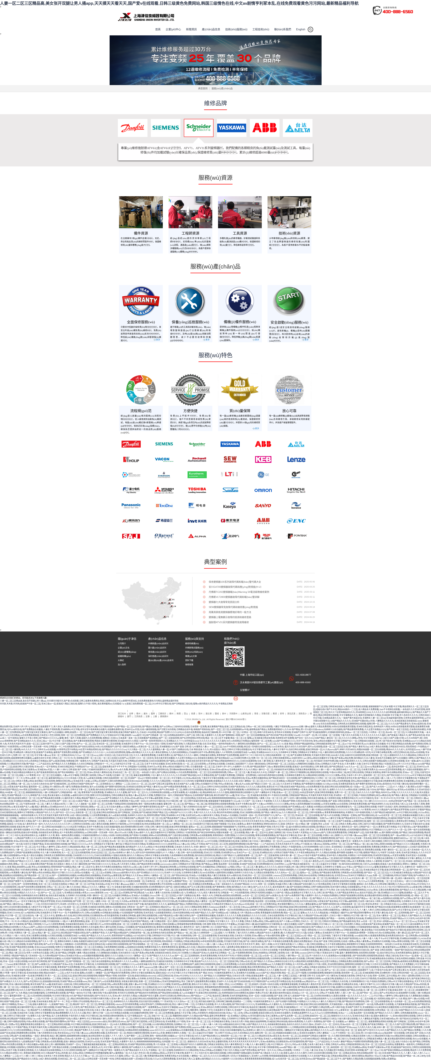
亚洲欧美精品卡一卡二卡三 (12, 778)
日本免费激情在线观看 (69, 927)
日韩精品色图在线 (325, 875)
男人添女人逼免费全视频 (65, 726)
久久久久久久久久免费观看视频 (288, 878)
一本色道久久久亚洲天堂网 (413, 709)
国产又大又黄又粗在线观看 (199, 887)
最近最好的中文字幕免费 (362, 907)
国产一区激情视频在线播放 (64, 875)
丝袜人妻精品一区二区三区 (251, 781)
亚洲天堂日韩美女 (200, 769)
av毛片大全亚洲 (71, 973)
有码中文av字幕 (388, 792)
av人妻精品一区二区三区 (181, 824)
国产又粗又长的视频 (166, 729)
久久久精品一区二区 (136, 749)
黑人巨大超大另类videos (312, 729)
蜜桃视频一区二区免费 (261, 741)
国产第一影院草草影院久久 (153, 741)
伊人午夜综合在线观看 (278, 795)
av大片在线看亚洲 (135, 824)
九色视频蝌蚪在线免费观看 (182, 855)
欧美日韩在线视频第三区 (300, 907)
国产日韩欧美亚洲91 (33, 910)
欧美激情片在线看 (251, 830)
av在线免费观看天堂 (314, 787)
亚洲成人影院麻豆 (414, 861)
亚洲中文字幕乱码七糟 (87, 726)
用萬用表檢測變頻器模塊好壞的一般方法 (230, 612)
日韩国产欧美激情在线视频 (27, 852)
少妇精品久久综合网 (56, 938)
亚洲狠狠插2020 (167, 747)
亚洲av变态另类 (21, 841)
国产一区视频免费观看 (27, 884)
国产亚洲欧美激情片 (318, 732)
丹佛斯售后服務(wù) (194, 648)
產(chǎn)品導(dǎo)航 (164, 711)
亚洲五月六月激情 (212, 852)
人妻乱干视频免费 (281, 726)
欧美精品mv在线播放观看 (340, 956)
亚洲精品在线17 (267, 852)
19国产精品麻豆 (165, 915)
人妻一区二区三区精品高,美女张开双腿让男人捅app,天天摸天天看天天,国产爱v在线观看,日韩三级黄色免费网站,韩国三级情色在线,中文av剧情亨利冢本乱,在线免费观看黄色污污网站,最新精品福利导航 (179, 3)
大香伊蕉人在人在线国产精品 (214, 927)
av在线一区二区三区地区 (97, 841)
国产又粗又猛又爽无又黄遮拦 (34, 732)
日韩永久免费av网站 (24, 781)
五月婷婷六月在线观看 (76, 895)
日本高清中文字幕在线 (203, 824)
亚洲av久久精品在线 (172, 958)
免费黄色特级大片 (350, 798)
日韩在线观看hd (169, 924)
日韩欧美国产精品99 (182, 795)
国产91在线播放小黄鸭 (58, 732)
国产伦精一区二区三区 (83, 901)
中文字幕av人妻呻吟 (45, 847)
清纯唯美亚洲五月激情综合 (411, 807)
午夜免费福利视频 (286, 950)
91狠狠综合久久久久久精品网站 (401, 755)
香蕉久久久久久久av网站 (341, 789)
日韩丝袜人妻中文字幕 (168, 970)
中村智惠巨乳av (359, 744)
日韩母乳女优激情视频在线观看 (352, 724)
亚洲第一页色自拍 (363, 838)
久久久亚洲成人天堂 (73, 778)
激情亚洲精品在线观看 (236, 967)
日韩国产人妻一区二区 (278, 772)
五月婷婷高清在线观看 (159, 792)
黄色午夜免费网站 (255, 824)
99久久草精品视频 (205, 775)
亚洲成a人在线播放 (229, 815)
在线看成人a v (119, 704)
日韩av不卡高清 (104, 775)
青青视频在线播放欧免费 (407, 927)
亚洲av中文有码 (418, 884)
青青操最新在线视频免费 (271, 913)
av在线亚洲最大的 (143, 964)
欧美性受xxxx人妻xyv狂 (178, 844)
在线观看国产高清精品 (148, 738)
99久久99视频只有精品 (306, 950)
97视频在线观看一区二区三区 (156, 778)
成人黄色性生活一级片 (281, 761)
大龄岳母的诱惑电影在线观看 (270, 775)
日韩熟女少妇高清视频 (186, 832)
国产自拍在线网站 (86, 747)
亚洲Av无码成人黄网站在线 (99, 772)
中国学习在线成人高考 (388, 807)
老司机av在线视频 (405, 789)
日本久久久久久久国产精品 (368, 792)
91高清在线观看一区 (135, 881)
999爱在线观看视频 (362, 847)
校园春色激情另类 (116, 729)
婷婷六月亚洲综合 (265, 732)
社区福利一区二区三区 (122, 775)
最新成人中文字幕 (421, 953)
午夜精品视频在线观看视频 (125, 804)
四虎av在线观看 (417, 752)
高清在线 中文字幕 (275, 787)
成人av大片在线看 (209, 841)
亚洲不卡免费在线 (243, 804)
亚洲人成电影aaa (384, 921)
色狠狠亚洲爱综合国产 (89, 941)
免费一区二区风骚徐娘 (383, 875)
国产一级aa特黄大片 (399, 835)
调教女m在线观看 (113, 907)
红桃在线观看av (303, 801)
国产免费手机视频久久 (393, 824)
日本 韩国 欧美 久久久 (199, 749)
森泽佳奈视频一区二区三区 (404, 767)
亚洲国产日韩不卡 (300, 732)
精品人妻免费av (42, 807)
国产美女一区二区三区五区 (376, 873)
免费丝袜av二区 (187, 861)
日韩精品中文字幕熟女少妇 (309, 752)
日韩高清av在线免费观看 (352, 873)
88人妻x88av (316, 844)
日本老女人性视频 (243, 936)
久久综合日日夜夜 (228, 861)
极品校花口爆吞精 (210, 732)
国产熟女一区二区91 (114, 810)
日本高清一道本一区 (127, 738)
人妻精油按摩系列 (147, 961)
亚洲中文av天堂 (132, 729)
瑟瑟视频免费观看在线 (239, 844)
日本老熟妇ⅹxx (281, 864)
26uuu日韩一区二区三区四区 (163, 895)
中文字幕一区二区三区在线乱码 (19, 915)
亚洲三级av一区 (48, 704)
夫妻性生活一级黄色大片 (351, 841)
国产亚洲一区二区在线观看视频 (102, 850)
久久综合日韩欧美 (85, 764)
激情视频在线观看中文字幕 (357, 964)
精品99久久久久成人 (395, 749)
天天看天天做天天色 (94, 930)
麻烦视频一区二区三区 (215, 881)
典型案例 (203, 88)
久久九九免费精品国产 (184, 964)
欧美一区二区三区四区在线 (335, 747)
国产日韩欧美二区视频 (128, 812)
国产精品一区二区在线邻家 (129, 726)
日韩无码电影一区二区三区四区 (280, 764)
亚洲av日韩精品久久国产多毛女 (329, 764)
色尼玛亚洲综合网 (308, 901)
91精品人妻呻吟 (131, 807)
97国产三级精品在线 (179, 749)
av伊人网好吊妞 (245, 861)
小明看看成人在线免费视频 (75, 944)
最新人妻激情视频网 (349, 953)
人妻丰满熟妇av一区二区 (206, 810)
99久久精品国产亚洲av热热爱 (187, 830)
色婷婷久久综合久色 (137, 815)
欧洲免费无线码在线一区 (397, 936)
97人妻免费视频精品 (75, 921)
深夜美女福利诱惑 (122, 887)
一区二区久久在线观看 (10, 895)
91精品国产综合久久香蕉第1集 (269, 933)
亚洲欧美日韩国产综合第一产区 (402, 818)
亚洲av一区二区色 (411, 772)
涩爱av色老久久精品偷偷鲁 (68, 847)
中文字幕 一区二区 (404, 798)
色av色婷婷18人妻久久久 (123, 852)
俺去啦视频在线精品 (313, 841)
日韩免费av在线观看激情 (200, 835)
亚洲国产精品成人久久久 (18, 795)
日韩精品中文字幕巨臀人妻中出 (107, 844)
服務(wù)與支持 (194, 638)
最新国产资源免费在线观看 (66, 752)
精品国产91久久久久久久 (205, 961)
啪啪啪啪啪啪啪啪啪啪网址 (224, 798)
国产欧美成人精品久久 (397, 735)
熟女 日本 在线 (337, 890)
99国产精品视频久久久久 (350, 761)
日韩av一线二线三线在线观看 (259, 726)
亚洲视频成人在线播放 (342, 847)
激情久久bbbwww (210, 907)
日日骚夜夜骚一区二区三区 (202, 767)
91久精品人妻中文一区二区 (260, 769)
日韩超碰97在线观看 (137, 767)
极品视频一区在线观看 (229, 864)
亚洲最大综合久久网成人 (129, 741)
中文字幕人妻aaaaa (353, 835)
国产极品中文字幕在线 (286, 835)
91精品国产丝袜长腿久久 (297, 781)
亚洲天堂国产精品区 (9, 789)
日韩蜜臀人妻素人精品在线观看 (81, 953)
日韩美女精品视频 (191, 941)
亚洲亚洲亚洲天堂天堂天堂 (198, 761)
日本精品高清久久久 (331, 718)
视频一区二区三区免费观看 (73, 735)
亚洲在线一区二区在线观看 (108, 744)
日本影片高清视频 (418, 847)
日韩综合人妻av (421, 798)
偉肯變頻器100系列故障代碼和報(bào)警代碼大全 (235, 581)
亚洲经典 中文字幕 (390, 715)
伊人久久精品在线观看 (326, 852)
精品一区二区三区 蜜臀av (241, 738)
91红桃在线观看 (54, 936)
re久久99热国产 (412, 738)
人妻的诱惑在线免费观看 (334, 752)
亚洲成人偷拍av (201, 930)
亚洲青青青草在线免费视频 (138, 838)
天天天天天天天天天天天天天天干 (239, 944)
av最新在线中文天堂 (41, 758)
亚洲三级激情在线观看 (250, 812)
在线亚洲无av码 (203, 798)
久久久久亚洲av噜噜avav (122, 878)
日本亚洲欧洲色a (288, 918)
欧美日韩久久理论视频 (23, 767)
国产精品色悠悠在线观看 (148, 864)
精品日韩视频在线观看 (328, 715)
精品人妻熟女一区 (203, 901)
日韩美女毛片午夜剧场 (66, 818)
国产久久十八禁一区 (261, 818)
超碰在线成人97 (163, 973)
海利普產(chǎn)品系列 (158, 656)
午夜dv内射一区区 (137, 801)
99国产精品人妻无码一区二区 (327, 738)
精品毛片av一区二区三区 (172, 907)
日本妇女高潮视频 (157, 761)
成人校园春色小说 (194, 792)
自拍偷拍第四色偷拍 (74, 924)
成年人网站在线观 (278, 850)
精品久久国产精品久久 (226, 855)
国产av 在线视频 (343, 907)
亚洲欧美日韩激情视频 (316, 947)
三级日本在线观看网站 (100, 961)
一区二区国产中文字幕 (270, 830)
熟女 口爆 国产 (94, 981)
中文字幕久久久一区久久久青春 (229, 921)
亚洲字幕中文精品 (338, 887)
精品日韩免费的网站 (256, 967)
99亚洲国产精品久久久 (200, 913)
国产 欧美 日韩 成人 (184, 747)
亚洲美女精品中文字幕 (373, 870)
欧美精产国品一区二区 (393, 924)
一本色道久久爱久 (148, 772)
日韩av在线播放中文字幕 (206, 784)
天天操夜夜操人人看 (56, 921)
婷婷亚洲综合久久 (272, 824)
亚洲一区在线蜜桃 (17, 970)
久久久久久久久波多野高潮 (384, 712)
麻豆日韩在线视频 (355, 772)
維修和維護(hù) (192, 643)
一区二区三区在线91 (394, 881)
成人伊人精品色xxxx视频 (248, 913)
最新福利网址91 (404, 712)
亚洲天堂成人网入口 (398, 804)
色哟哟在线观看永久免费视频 (115, 801)
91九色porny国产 (331, 749)
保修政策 (189, 664)
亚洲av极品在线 (193, 778)
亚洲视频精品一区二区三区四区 (276, 898)
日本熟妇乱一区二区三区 (156, 881)
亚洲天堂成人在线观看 (416, 855)
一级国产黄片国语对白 (351, 718)
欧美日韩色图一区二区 (376, 755)
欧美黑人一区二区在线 (80, 732)
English (300, 29)
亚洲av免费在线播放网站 (256, 778)
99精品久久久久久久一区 (28, 893)
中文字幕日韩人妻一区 (176, 801)
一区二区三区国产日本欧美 (338, 821)
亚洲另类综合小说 (126, 953)
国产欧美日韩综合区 (420, 978)
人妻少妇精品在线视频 (320, 810)
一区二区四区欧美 (196, 881)
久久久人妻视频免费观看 (144, 755)
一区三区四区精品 (187, 798)
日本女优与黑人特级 (241, 976)
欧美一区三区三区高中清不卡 (40, 744)
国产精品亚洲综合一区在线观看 (283, 778)
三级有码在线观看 (181, 726)
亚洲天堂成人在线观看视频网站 (157, 913)
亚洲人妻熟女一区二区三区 (388, 915)
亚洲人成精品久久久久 (163, 964)
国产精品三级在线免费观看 (411, 832)
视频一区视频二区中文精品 (385, 976)
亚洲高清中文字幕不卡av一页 (135, 744)
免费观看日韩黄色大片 (382, 847)
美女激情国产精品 (215, 726)
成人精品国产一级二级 (114, 898)
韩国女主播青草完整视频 (106, 741)
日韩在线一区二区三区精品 (281, 927)
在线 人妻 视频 (263, 761)
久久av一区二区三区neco (86, 755)
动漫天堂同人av (299, 758)
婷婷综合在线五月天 (284, 961)
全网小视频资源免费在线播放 (42, 841)
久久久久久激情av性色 (352, 738)
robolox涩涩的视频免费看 (390, 769)
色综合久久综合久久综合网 (158, 810)
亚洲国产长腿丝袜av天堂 (363, 721)
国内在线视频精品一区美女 (295, 789)
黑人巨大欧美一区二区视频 (327, 735)
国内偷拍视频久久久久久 (155, 904)
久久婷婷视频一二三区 (207, 933)
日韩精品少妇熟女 (17, 898)
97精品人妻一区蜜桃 (308, 824)
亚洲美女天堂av (73, 956)
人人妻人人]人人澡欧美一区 (78, 804)
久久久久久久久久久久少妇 (379, 887)
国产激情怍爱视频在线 (158, 769)
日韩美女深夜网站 (372, 772)
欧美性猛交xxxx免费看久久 (398, 947)
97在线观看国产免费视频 (131, 913)
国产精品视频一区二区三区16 (37, 875)
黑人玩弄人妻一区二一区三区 (149, 958)
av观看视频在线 (359, 821)
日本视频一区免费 (198, 726)
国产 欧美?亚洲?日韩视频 (81, 878)
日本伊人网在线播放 (373, 841)
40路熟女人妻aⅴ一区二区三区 (208, 747)
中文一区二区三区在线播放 (49, 775)
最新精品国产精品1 (258, 729)
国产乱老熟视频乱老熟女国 (192, 738)
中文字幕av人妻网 (173, 898)
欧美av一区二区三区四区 (356, 732)
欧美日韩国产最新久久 (129, 732)
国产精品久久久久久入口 (323, 907)
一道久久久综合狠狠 (413, 881)
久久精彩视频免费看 (154, 870)
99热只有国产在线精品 (231, 838)
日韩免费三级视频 (88, 775)
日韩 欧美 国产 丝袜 (77, 769)
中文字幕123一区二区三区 (331, 924)
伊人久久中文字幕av (407, 764)
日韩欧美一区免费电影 (246, 775)
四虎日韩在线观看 (297, 749)
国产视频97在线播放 (138, 835)
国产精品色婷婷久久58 (378, 804)
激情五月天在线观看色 (193, 789)
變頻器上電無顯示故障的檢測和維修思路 (230, 617)
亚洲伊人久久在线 (172, 873)
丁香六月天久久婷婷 (245, 933)
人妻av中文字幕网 (70, 775)
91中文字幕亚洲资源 (282, 944)
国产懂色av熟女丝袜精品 (39, 873)
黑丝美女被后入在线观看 (58, 795)
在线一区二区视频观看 (399, 913)
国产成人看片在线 (421, 898)
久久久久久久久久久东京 (334, 958)
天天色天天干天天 (226, 956)
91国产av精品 (302, 967)
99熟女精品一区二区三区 (351, 870)
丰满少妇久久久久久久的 (204, 812)
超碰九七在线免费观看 (92, 738)
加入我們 (122, 664)
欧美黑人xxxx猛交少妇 (135, 735)
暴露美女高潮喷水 (222, 878)
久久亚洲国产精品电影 (186, 775)
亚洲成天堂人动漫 (81, 781)
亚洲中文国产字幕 (135, 904)
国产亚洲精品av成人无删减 (300, 807)
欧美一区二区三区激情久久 (129, 924)
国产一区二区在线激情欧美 (253, 735)
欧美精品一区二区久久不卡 (416, 893)
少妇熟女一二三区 (299, 861)
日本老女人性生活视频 (50, 735)
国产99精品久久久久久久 (322, 927)
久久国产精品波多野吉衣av (346, 893)
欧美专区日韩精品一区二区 (222, 953)
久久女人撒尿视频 (79, 864)
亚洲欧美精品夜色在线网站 (381, 958)
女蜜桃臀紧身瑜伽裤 (203, 781)
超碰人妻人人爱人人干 (385, 778)
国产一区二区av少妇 (341, 744)
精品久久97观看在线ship (147, 789)
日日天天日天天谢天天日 (252, 821)
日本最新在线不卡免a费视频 (201, 752)
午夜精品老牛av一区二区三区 (88, 767)
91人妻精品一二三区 (120, 784)
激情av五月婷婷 (138, 978)
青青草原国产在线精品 (61, 867)
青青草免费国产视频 (156, 815)
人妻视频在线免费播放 (246, 744)
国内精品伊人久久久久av (339, 878)
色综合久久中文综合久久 (209, 838)
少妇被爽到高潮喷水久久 (98, 769)
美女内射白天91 (387, 953)
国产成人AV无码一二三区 (380, 787)
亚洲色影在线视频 (134, 787)
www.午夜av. (5, 858)
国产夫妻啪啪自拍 (306, 778)
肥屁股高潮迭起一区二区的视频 (84, 890)
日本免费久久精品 (352, 924)
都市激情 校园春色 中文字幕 (26, 830)
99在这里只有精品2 (329, 961)
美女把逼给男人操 (281, 887)
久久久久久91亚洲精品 (274, 781)
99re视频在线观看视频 (247, 798)
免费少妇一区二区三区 (23, 755)
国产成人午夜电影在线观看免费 (278, 941)
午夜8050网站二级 (337, 772)
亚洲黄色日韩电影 (128, 915)
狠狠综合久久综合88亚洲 (251, 947)
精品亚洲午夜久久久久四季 (184, 910)
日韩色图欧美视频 (323, 744)
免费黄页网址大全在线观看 (198, 904)
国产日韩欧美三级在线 (182, 704)
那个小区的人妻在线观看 (295, 798)
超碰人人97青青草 (224, 752)
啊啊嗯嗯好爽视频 (141, 910)
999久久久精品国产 (20, 810)
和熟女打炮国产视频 (80, 784)
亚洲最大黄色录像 (234, 850)
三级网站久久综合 (25, 818)
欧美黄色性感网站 (292, 881)
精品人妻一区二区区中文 (257, 832)
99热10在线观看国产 (104, 747)
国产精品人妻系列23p (358, 747)
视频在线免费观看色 (51, 838)
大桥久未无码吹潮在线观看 (15, 907)
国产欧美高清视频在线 (47, 772)
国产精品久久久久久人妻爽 (186, 755)
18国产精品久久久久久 (340, 721)
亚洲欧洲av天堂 (45, 769)
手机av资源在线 (225, 784)
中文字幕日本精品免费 (381, 752)
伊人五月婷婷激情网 (188, 838)
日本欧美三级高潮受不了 (41, 726)
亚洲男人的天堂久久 (69, 904)
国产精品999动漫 (382, 907)
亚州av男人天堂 (174, 850)
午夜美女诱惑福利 (286, 870)
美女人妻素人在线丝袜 (160, 893)
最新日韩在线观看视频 (147, 915)
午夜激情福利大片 (76, 913)
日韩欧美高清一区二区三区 (352, 904)
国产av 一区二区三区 (85, 744)
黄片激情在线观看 (390, 832)
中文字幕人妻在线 (400, 784)
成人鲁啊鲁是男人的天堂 (269, 978)
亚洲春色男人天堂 (388, 973)
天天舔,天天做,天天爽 (9, 704)
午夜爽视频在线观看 (12, 769)
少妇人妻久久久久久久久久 (163, 775)
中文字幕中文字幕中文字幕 (97, 830)
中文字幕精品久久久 (348, 715)
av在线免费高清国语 (29, 735)
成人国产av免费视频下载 (292, 895)
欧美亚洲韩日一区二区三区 (27, 798)
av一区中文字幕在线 (26, 901)
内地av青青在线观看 (383, 844)
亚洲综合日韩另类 (49, 861)
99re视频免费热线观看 (400, 895)
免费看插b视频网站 (80, 787)
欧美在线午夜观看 (29, 832)
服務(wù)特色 (215, 355)
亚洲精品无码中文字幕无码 (377, 918)
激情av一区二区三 (97, 807)
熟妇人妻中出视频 (108, 927)
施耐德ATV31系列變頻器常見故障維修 (229, 622)
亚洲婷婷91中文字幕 (70, 729)
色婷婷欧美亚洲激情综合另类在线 (354, 950)
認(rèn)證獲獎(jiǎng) (127, 652)
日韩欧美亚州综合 (397, 747)
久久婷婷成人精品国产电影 (12, 956)
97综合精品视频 (323, 884)
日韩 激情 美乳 (321, 767)
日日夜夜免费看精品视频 (128, 890)
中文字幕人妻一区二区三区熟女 (71, 841)
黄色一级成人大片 (204, 895)
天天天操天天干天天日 (236, 881)
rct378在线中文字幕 (419, 835)
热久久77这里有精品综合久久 (341, 712)
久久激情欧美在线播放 (107, 953)
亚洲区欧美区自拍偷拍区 (405, 721)
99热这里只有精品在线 (218, 898)
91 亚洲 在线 (356, 801)
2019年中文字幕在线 (161, 704)
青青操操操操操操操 (9, 815)
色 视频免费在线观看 (371, 850)
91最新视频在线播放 (224, 873)
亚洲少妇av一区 (242, 795)
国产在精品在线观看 (166, 772)
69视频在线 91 (118, 881)
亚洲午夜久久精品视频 (337, 855)
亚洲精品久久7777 (174, 741)
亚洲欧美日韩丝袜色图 (264, 738)
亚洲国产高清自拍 (236, 787)
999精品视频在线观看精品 (89, 875)
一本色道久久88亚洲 (392, 944)
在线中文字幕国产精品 (420, 810)
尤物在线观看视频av (281, 758)
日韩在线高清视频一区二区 (277, 755)
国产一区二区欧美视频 (169, 738)
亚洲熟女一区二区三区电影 (346, 795)
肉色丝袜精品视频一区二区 (156, 824)
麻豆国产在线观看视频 (110, 941)
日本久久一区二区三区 (141, 784)
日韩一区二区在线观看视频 (204, 936)
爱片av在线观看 (315, 747)
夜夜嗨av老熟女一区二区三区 (336, 844)
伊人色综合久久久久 (409, 715)
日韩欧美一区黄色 (349, 815)
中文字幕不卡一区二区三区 (23, 847)
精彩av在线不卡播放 (420, 787)
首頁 (158, 29)
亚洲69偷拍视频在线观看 (55, 844)
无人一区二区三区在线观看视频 (76, 852)
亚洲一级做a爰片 (413, 761)
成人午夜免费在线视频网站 (72, 832)
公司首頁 (122, 711)
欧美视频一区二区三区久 (375, 775)
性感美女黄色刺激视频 (305, 769)
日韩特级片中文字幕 (161, 936)
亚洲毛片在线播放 (383, 758)
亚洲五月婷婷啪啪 (64, 901)
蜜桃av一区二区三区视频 (200, 827)
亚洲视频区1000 (363, 712)
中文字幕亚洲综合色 (261, 749)
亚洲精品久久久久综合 (13, 761)
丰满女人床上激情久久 (333, 835)
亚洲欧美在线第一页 (20, 976)
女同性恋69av (341, 875)
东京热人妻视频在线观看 (132, 858)
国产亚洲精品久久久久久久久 (56, 789)
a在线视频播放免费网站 (357, 830)
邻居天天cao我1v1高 (192, 850)
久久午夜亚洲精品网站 (304, 852)
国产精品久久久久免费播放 (64, 764)
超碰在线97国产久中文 (326, 709)
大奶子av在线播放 (371, 864)
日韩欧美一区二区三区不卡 (63, 858)
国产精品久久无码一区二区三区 (265, 784)
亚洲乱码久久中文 (259, 772)
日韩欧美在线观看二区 (368, 741)
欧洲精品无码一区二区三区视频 (229, 858)
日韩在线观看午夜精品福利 (375, 761)
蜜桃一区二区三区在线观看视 (380, 821)
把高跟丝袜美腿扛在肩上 (414, 815)
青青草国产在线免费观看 (228, 755)
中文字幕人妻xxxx (42, 755)
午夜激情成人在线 (102, 878)
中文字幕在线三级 (293, 915)
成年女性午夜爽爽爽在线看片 (93, 729)
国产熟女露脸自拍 (366, 815)
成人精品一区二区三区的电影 (317, 936)
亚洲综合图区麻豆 (364, 726)
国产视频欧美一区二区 (79, 961)
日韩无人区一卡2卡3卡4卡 (63, 758)
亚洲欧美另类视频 (259, 795)
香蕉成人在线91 (110, 738)
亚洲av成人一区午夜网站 (45, 767)
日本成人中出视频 (148, 732)
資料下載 (189, 660)
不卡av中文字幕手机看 (388, 938)
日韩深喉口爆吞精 (386, 884)
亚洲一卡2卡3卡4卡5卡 (384, 798)
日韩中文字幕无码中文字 (394, 841)
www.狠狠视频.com (99, 893)
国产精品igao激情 (310, 850)
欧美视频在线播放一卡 (350, 881)
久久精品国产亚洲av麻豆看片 (315, 915)
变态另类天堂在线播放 (164, 758)
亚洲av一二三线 (171, 798)
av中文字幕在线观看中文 (41, 950)
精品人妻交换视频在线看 (18, 930)
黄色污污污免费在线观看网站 (108, 867)
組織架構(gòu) (124, 656)
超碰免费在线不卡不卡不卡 (114, 767)
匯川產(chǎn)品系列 (157, 648)
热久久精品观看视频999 (115, 904)
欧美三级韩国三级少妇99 (364, 789)
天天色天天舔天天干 (17, 744)
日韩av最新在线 (271, 921)
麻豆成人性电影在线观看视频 (257, 747)
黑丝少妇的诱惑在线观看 (26, 870)
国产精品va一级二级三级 (196, 804)
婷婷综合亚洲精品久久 (108, 818)
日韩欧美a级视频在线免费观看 (228, 895)
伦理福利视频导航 (336, 732)
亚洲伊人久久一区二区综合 (141, 758)
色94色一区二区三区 (395, 732)
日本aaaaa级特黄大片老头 (124, 873)
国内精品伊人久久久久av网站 (139, 847)
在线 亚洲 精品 (209, 744)
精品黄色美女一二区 (381, 767)
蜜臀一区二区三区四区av (292, 936)
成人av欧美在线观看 (92, 778)
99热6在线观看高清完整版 (343, 726)
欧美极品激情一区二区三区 (263, 976)
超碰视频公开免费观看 (269, 847)
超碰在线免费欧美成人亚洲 (306, 941)
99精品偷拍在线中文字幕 (182, 810)
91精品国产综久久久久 (44, 812)
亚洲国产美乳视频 (174, 744)
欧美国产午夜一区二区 (30, 704)
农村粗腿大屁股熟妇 (126, 789)
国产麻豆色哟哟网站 (206, 832)
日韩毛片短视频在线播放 (310, 867)
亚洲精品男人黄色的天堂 (24, 752)
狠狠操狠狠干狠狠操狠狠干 (220, 801)
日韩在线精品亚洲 (119, 795)
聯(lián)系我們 (282, 29)
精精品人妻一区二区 (20, 784)
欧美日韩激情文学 (38, 976)
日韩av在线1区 (246, 961)
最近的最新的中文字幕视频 (163, 832)
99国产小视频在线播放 (307, 924)
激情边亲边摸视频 (384, 858)
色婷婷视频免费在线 (120, 938)
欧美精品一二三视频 (51, 978)
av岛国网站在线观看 (390, 898)
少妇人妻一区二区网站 (215, 967)
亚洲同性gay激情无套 (111, 875)
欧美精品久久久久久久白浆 (225, 781)
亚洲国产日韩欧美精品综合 (261, 910)
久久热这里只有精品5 (76, 827)
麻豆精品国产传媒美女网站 (73, 933)
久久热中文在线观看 (245, 835)
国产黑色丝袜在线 (417, 735)
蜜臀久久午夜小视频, (87, 704)
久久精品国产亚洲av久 (199, 953)
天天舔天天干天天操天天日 (230, 810)
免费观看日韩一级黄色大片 (78, 761)
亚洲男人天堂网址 (300, 832)
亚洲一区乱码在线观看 (121, 830)
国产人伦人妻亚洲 (41, 821)
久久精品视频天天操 (414, 732)
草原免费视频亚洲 (169, 947)
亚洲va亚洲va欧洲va (219, 769)
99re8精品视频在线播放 (43, 878)
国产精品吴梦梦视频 (399, 810)
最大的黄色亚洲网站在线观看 (302, 827)
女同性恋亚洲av (154, 978)
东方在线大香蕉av (114, 807)
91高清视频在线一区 (254, 789)
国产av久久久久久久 (262, 887)
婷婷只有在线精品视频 (392, 772)
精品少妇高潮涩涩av (388, 764)
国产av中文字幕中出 (401, 910)
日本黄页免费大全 (165, 755)
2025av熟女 (423, 812)
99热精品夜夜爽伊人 (176, 735)
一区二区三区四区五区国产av (115, 758)
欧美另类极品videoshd (145, 976)
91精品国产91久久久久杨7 (180, 812)
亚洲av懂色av (258, 936)
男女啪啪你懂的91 (285, 904)
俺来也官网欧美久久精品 (370, 715)
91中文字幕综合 (366, 798)
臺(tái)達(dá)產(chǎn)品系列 (160, 660)
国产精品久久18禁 (366, 778)
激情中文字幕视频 (25, 812)
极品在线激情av (236, 898)
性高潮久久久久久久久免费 (229, 915)
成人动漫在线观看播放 (413, 769)
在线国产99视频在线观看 (170, 950)
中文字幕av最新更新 (153, 798)
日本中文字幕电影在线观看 (343, 884)
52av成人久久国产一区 (303, 735)
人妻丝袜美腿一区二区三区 (108, 967)
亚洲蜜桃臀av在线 (412, 781)
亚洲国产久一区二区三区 (394, 861)
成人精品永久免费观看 (368, 709)
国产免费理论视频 (420, 744)
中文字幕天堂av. (405, 827)
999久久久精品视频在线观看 (256, 850)
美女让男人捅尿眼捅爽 (307, 818)
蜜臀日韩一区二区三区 (377, 724)
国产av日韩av (166, 726)
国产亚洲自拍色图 (242, 981)
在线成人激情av (314, 933)
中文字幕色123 (178, 778)
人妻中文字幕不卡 (280, 749)
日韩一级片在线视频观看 (418, 830)
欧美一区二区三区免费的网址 (263, 904)
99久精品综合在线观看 (277, 807)
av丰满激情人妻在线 (18, 873)
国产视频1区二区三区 (165, 918)
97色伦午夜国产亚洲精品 (314, 855)
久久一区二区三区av (197, 787)
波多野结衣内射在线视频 (161, 933)
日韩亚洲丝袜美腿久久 (55, 827)
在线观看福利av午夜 (239, 729)
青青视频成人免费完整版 (224, 835)
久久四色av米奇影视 (128, 901)
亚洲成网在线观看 (385, 978)
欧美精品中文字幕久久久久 (391, 867)
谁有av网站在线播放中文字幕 (326, 741)
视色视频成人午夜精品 (416, 747)
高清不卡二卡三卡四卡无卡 (252, 755)
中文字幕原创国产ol (107, 726)
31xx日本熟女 (277, 747)
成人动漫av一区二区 (359, 787)
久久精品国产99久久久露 (295, 933)
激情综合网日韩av (64, 781)
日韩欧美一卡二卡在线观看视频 (63, 747)
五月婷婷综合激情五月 (294, 775)
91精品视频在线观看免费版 (306, 961)
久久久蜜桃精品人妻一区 (157, 749)
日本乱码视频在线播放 (405, 958)
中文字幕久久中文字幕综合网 (184, 973)
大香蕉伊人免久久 (313, 895)
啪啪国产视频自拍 (202, 729)
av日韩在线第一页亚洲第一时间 (33, 747)
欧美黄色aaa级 (24, 867)
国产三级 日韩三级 (195, 735)
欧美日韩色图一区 (314, 749)
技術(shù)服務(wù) (236, 29)
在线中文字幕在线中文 (414, 824)
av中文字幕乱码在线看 (420, 775)
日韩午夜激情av (316, 812)
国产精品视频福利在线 (191, 870)
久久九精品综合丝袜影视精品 (24, 941)
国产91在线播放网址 (205, 867)
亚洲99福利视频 (237, 930)
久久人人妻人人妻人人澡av (211, 944)
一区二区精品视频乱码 (54, 881)
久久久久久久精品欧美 (318, 913)
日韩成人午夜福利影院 (291, 847)
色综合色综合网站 (130, 861)
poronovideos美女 (168, 864)
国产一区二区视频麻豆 (100, 784)
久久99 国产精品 (292, 729)
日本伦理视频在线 (8, 812)
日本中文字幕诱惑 (370, 764)
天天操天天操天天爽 (118, 761)
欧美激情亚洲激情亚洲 (401, 907)
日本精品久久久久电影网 (235, 807)
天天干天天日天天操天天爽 (339, 967)
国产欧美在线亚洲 (228, 938)
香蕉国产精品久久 (371, 852)
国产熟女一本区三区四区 (397, 729)
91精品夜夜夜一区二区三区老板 (166, 938)
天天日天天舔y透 (169, 901)
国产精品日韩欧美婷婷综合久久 (225, 761)
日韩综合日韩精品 (330, 921)
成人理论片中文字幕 (37, 907)
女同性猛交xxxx (191, 741)
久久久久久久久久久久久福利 (373, 735)
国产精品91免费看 (150, 726)
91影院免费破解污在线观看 (307, 804)
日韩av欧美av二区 (272, 821)
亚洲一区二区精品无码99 (63, 755)
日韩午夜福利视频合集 (197, 801)
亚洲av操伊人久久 (141, 832)
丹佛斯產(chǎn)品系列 (158, 643)
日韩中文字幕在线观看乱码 (239, 749)
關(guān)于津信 (127, 638)
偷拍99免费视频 (76, 930)
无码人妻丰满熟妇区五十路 (329, 938)
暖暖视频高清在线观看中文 (242, 792)
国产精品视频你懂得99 (222, 901)
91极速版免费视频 (376, 936)
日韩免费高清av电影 (274, 881)
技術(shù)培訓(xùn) (194, 652)
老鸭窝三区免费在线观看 (297, 810)
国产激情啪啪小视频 (231, 735)
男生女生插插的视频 (347, 898)
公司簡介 (122, 643)
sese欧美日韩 (415, 887)
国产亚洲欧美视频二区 (60, 784)
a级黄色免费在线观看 (125, 958)
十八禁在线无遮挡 (185, 858)
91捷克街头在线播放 (376, 744)
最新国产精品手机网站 (295, 947)
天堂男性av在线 (244, 827)
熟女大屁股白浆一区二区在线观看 (70, 810)
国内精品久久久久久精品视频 (164, 838)
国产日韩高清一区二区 (156, 735)
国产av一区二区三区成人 (52, 893)
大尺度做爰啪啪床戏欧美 (231, 870)
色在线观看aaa (264, 964)
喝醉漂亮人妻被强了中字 (182, 930)
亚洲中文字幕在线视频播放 (234, 958)
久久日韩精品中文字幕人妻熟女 (407, 858)
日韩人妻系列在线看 (159, 827)
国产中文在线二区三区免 (217, 844)
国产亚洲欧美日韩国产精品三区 (153, 812)
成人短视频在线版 (332, 798)
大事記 (121, 660)
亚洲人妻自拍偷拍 (257, 764)
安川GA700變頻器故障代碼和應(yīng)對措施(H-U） (236, 587)
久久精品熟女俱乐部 (270, 918)
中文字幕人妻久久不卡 (320, 890)
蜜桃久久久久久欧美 (114, 956)
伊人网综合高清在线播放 (150, 901)
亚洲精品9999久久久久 (266, 752)
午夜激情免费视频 (327, 838)
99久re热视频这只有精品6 (238, 741)
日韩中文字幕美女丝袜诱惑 (156, 855)
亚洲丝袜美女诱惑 (226, 936)
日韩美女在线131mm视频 (395, 904)
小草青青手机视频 (44, 850)
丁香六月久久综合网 (349, 735)
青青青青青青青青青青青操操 (332, 830)
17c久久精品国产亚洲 (271, 838)
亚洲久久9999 (13, 913)
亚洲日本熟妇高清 (174, 764)
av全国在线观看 (62, 878)
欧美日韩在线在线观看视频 (337, 787)
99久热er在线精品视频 (384, 933)
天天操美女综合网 (213, 958)
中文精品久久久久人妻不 (132, 967)
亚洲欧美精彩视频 (371, 973)
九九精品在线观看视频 (263, 873)
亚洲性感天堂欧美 (381, 855)
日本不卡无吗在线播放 (154, 764)
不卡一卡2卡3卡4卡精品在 (17, 921)
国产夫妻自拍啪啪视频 (83, 741)
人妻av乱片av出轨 (242, 784)
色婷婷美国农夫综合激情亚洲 (34, 895)
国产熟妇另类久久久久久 (398, 775)
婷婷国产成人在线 (38, 795)
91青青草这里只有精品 (67, 749)
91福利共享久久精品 (71, 798)
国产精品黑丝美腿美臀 (233, 789)
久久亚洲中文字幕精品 (290, 784)
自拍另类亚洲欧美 (315, 798)
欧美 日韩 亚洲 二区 (309, 830)
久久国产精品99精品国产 (117, 933)
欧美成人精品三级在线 (67, 704)
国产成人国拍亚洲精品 (125, 747)
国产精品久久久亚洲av (132, 875)
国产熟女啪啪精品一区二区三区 (72, 772)
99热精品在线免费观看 (324, 807)
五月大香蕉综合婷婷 (311, 978)
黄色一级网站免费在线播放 (150, 804)
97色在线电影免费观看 (163, 847)
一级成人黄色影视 (308, 930)
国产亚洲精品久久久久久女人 (92, 752)
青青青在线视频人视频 (263, 878)
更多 (158, 340)
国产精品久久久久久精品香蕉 (406, 844)
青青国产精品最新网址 (304, 744)
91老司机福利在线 (38, 930)
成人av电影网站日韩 (30, 913)
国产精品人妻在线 (399, 795)
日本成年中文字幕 (42, 858)
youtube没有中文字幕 (293, 841)
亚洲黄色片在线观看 (381, 941)
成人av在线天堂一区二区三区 (388, 815)
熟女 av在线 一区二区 (328, 824)
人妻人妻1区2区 (234, 830)
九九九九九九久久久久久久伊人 (58, 824)
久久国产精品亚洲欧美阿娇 (383, 812)
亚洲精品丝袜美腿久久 (410, 938)
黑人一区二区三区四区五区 (60, 976)
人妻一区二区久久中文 (25, 850)
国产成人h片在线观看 (330, 815)
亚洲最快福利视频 (394, 718)
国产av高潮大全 (273, 895)
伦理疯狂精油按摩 (190, 944)
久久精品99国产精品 (126, 850)
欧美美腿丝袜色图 (51, 981)
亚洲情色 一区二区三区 (208, 938)
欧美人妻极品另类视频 (10, 832)
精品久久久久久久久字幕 (342, 810)
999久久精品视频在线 (234, 778)
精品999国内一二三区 (347, 709)
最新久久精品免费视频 (320, 726)
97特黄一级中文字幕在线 (14, 973)
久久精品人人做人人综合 (14, 936)
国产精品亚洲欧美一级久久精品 (246, 918)
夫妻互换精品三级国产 (328, 950)
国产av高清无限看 (57, 761)
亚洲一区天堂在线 (190, 878)
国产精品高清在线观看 (50, 798)
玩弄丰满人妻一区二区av (291, 855)
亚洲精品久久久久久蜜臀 (116, 792)
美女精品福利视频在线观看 (376, 895)
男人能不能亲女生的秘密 (390, 741)
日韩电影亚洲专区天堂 (346, 778)
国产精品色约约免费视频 (133, 870)
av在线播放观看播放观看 (92, 956)
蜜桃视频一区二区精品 (39, 787)
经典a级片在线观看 (296, 958)
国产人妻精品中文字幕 (265, 792)
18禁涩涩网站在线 (400, 752)
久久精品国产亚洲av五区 (61, 964)
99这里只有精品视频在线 (89, 749)
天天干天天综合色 (304, 741)
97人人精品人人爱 (401, 787)
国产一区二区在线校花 (170, 807)
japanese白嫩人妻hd (299, 726)
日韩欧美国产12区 (355, 832)
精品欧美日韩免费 (168, 867)
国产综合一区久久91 (304, 738)
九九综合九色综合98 (39, 784)
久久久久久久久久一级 (292, 821)
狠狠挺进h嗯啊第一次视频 (361, 933)
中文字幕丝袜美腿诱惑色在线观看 (53, 918)
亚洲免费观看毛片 (343, 807)
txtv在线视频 (341, 804)
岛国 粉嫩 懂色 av (373, 832)
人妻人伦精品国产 (51, 792)
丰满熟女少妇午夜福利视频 (358, 812)
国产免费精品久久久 (95, 735)
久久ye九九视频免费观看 (372, 881)
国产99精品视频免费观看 (175, 787)
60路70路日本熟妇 (181, 915)
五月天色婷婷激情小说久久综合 (316, 847)
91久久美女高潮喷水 (413, 924)
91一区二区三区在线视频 (194, 764)
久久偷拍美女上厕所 (283, 910)
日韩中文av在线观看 (46, 749)
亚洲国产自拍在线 (248, 864)
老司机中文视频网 (282, 732)
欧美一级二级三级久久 (319, 789)
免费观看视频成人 (276, 729)
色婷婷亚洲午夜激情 (285, 738)
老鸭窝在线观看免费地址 (376, 818)
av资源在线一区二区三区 (147, 747)
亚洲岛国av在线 (225, 818)
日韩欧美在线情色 (208, 755)
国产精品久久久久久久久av (114, 749)
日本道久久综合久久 (184, 847)
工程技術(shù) (260, 29)
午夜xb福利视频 (272, 936)
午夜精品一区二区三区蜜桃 (75, 910)
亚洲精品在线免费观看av (203, 884)
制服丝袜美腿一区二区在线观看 (371, 749)
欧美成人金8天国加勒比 (303, 767)
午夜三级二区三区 (291, 930)
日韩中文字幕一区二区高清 (82, 789)
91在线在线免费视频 (191, 732)
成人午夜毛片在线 (379, 970)
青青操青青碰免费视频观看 (88, 858)
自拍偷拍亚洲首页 (411, 944)
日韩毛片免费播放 (286, 938)
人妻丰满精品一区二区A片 (271, 841)
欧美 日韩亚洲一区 (289, 824)
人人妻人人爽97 (60, 769)
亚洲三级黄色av (29, 769)
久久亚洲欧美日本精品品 (142, 821)
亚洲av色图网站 (260, 953)
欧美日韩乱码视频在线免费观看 (96, 881)
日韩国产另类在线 (99, 761)
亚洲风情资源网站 (403, 953)
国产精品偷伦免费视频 (329, 873)
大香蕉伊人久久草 (213, 735)
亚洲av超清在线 (418, 724)
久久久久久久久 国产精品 (200, 976)
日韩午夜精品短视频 (320, 887)
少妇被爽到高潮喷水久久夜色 (94, 835)
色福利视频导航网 (75, 821)
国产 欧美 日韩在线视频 (339, 801)
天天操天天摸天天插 (233, 941)
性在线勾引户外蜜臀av (227, 924)
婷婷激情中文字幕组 (356, 944)
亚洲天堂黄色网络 (181, 913)
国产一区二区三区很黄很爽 (187, 956)
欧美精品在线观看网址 (13, 875)
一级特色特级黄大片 (226, 744)
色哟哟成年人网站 (382, 726)
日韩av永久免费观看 (355, 861)
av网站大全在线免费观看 (90, 870)
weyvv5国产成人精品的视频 (268, 973)
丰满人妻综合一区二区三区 (206, 847)
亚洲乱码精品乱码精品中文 (23, 772)
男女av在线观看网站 (41, 867)
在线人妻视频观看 (148, 729)
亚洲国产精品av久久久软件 (402, 918)
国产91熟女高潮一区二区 (170, 789)
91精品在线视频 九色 (82, 970)
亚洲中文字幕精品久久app (360, 875)
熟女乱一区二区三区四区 (253, 890)
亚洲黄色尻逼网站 (186, 901)
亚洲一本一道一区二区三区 (66, 870)
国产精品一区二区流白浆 (415, 801)
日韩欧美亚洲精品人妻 (353, 930)
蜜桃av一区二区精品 (309, 873)
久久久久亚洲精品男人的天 (358, 752)
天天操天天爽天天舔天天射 (320, 795)
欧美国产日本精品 (44, 752)
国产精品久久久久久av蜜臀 (51, 738)
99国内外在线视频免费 (355, 755)
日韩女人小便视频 (374, 861)
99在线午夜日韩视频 (151, 941)
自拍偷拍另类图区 (205, 758)
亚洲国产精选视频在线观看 (21, 947)
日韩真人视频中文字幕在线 (87, 950)
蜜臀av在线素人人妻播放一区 (93, 973)
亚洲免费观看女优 (265, 864)
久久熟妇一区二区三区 (325, 778)
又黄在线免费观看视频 (118, 781)
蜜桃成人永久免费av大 (367, 884)
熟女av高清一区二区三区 (36, 778)
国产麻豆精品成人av (224, 758)
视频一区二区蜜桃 (266, 884)
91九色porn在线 (330, 784)
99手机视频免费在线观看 (213, 850)
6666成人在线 (337, 755)
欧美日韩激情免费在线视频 (390, 781)
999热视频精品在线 (239, 910)
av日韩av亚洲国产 (98, 781)
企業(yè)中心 (173, 29)
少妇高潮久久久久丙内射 (182, 781)
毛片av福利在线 (14, 729)
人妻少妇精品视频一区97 (26, 918)
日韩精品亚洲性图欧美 (138, 761)
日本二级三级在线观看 (15, 944)
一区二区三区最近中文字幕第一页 (325, 864)
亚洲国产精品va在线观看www (73, 981)
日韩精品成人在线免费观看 (207, 861)
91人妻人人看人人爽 (326, 769)
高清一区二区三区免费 (102, 804)
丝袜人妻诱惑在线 (140, 830)
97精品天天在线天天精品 (134, 844)
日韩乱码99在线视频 (307, 875)
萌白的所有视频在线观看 (356, 706)
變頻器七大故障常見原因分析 (224, 602)
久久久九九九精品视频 (160, 781)
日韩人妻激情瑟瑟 (94, 898)
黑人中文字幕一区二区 (229, 732)
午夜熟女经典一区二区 (33, 804)
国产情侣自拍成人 (401, 847)
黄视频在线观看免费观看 (167, 927)
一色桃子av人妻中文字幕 (329, 818)
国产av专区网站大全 (33, 981)
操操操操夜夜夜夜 (34, 792)
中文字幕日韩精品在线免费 (399, 744)
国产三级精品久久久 (125, 964)
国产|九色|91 (67, 838)
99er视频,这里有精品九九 (30, 789)
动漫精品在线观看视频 (267, 938)
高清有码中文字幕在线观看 (44, 967)
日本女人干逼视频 (263, 801)
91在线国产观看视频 (71, 958)
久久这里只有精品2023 (374, 729)
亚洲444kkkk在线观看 (139, 781)
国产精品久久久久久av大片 (80, 844)
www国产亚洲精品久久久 (283, 741)
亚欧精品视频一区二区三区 (88, 758)
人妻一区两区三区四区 (287, 976)
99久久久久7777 (28, 749)
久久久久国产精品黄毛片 (399, 724)
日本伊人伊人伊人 (21, 726)
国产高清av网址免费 (344, 758)
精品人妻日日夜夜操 (216, 875)
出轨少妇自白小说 (107, 755)
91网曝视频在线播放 (304, 764)
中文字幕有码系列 (400, 887)
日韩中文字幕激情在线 (299, 772)
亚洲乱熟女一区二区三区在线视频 (257, 875)
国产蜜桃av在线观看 (175, 761)
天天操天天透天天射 (321, 755)
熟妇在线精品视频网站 (355, 890)
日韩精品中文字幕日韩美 (189, 864)
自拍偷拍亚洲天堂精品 (284, 769)
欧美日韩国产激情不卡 (13, 881)
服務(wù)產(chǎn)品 (222, 88)
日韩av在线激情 (92, 913)
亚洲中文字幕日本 (255, 881)
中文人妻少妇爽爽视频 (50, 852)
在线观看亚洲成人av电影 (244, 752)
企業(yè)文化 (123, 648)
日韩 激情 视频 (209, 924)
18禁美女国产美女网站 (17, 787)
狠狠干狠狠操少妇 (222, 824)
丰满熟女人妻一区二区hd (374, 718)
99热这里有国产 (307, 792)
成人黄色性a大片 (316, 861)
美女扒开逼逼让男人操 (288, 867)
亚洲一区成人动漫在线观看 (120, 910)
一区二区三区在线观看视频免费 (212, 772)
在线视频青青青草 (374, 944)
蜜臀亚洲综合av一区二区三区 (407, 838)
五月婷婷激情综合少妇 (359, 981)
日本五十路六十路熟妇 (340, 915)
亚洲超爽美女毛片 (402, 978)
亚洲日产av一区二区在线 (247, 852)
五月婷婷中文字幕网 (287, 752)
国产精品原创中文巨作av (352, 818)
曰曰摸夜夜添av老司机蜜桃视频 (104, 915)
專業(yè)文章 (191, 656)
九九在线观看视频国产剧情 (211, 821)
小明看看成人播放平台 (339, 913)
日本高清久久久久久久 (83, 855)
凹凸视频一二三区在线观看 (256, 810)
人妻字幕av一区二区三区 (297, 956)
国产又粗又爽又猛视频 (162, 784)
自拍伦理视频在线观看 (140, 938)
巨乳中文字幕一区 (280, 827)
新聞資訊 (191, 29)
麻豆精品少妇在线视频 (45, 781)
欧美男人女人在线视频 (189, 970)
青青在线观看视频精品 (265, 835)
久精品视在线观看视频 (206, 947)
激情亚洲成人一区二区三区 (348, 769)
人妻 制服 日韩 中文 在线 (309, 976)
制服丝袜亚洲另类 (251, 870)
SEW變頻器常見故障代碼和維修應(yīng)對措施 (233, 607)
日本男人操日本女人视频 (369, 901)
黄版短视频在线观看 (282, 767)
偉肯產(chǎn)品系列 (157, 652)
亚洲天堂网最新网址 (273, 789)
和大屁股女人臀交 (218, 749)
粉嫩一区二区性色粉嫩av (150, 981)
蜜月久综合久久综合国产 (296, 747)
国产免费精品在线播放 (32, 729)
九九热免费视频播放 (98, 815)
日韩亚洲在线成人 (336, 706)
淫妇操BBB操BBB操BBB (180, 769)
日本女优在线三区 (124, 755)
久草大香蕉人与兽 (352, 764)
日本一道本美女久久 (225, 884)
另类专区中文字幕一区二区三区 (129, 764)
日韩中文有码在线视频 (217, 787)
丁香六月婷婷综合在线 (192, 807)
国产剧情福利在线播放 (312, 784)
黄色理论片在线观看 (138, 769)
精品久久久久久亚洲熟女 (37, 970)
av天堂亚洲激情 (177, 792)
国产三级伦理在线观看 (178, 835)
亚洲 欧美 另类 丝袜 (95, 810)
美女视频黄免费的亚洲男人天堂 (135, 827)
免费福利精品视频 (38, 938)
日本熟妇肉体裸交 (418, 729)
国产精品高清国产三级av (261, 767)
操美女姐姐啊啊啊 (142, 775)
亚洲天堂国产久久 (266, 815)
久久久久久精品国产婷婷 (284, 801)
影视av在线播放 (82, 873)
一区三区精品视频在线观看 (364, 807)
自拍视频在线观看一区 (369, 953)
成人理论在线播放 (34, 855)
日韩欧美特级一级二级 (70, 792)
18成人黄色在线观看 (378, 747)
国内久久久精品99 (135, 855)
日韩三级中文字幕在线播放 (370, 824)
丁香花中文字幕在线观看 (212, 778)
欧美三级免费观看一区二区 (139, 704)
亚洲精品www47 (409, 741)
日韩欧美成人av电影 (225, 867)
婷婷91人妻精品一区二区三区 (87, 838)
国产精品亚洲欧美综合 (299, 864)
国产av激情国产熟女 (178, 881)
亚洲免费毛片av (228, 852)
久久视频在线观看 (319, 801)
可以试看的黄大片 (93, 924)
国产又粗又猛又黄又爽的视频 (104, 732)
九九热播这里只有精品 (114, 930)
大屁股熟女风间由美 (354, 918)
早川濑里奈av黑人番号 (60, 787)
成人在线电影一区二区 (303, 761)
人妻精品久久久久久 (384, 721)
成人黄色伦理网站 (160, 752)
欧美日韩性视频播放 (324, 792)
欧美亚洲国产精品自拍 (294, 787)
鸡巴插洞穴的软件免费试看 (326, 761)
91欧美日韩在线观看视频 (327, 870)
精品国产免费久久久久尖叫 (169, 732)
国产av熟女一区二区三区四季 (377, 961)
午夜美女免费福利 (367, 795)
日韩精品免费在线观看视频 (351, 961)
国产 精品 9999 (205, 973)
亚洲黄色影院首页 (346, 784)
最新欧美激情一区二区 (247, 855)
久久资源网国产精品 (222, 976)
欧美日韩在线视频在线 (107, 812)
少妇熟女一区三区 (248, 732)
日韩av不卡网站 (197, 844)
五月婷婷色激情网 (172, 870)
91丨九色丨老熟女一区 (301, 898)
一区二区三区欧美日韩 (228, 961)
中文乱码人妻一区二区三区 (315, 878)
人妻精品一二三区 (32, 904)
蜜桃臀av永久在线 (64, 915)
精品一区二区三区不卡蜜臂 (217, 738)
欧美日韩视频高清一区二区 (397, 870)
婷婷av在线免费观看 (158, 835)
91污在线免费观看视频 (186, 772)
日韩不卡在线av (210, 818)
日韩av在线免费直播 (340, 781)
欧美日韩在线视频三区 (417, 930)
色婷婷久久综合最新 (333, 729)
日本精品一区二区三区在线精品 (88, 947)
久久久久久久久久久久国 (407, 792)
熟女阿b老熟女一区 (374, 904)
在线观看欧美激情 (315, 973)
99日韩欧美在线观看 (109, 913)
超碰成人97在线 (14, 824)
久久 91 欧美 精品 (285, 744)
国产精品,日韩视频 (32, 924)
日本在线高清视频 (276, 915)
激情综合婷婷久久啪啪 (68, 941)
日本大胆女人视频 (157, 744)
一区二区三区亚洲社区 (145, 878)
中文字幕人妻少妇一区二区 (363, 915)
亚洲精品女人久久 (194, 893)
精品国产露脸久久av (91, 798)
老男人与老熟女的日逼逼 (37, 953)
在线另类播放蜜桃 (112, 827)
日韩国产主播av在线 (97, 910)
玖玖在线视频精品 (329, 724)
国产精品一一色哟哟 (335, 918)
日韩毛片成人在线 (363, 976)
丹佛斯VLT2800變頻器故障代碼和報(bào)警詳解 (234, 597)
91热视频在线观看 (396, 761)
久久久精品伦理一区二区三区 (295, 812)
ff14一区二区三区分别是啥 (231, 847)
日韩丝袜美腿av (206, 878)
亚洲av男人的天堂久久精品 (123, 864)
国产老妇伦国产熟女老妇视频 (279, 735)
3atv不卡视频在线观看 (390, 709)
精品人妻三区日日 (17, 953)
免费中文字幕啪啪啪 (64, 947)
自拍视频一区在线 (126, 976)
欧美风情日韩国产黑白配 (41, 864)
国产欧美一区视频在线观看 (214, 830)
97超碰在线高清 (118, 855)
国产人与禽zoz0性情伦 (263, 804)
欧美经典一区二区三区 (135, 810)
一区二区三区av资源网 (263, 861)
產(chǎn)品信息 (211, 29)
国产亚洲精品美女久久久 (25, 741)
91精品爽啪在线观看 (315, 775)
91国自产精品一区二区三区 (88, 801)
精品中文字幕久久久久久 (63, 873)
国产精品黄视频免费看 (353, 729)
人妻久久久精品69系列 (54, 804)
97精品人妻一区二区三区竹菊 (81, 884)
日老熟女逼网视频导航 (413, 718)
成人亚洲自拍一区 (415, 850)
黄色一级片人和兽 (72, 738)
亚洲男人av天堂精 (91, 861)
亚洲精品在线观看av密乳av (26, 801)
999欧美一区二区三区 (15, 792)
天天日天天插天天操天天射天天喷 (53, 815)
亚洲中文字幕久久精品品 (136, 898)
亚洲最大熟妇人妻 (283, 884)
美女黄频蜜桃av (105, 704)
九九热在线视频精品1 (178, 752)
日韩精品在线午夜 (184, 729)
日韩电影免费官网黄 (358, 804)
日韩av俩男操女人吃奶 (305, 938)
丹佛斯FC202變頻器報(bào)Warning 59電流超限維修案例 (239, 592)
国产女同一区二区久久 (138, 792)
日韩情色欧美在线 (226, 841)
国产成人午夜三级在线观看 (194, 950)
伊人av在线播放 (159, 850)
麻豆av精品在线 (383, 795)
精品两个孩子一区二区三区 (150, 818)
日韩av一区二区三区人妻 (238, 772)
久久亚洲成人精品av (79, 887)
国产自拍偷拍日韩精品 (300, 887)
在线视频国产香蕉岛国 (203, 795)
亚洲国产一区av (135, 778)
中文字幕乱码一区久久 (330, 850)
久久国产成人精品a (281, 893)
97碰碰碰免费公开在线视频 (42, 810)
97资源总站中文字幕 (114, 735)
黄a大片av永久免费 (119, 769)
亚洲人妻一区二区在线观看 (310, 835)
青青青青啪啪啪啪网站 (334, 812)
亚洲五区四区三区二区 (101, 852)
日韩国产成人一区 (349, 741)
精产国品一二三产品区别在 (38, 764)
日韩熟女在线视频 (81, 824)
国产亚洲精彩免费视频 (300, 755)
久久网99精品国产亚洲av (53, 956)
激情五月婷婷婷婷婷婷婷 (184, 921)
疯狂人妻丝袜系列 (406, 878)
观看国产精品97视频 (107, 976)
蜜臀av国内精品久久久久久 (205, 704)
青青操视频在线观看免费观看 (221, 804)
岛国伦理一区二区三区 (85, 812)
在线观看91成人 (178, 893)
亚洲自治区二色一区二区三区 (126, 772)
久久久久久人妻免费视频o (113, 838)
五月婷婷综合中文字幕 (183, 961)
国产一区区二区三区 (220, 729)
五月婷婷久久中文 (409, 901)
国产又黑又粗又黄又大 (398, 970)
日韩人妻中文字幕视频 (13, 924)
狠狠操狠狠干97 (376, 706)
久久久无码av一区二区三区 (287, 873)
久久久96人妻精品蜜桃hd (306, 904)
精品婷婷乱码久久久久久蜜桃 (216, 792)
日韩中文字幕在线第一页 (165, 821)
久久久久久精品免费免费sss (329, 930)
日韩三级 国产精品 (325, 893)
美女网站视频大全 (29, 835)
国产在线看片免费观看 (225, 775)
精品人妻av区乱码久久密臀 (140, 795)
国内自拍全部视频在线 (106, 789)
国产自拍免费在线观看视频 (33, 887)
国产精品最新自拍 (269, 870)
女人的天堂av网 (300, 964)
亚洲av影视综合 (384, 784)
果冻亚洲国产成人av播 (183, 784)
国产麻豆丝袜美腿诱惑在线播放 (311, 918)
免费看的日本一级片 (163, 795)
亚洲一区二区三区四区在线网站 (52, 884)
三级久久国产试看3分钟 (393, 738)
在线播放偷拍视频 (140, 887)
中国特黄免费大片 (8, 901)
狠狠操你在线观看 (332, 973)
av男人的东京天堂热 (112, 870)
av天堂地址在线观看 (215, 764)
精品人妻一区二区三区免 (92, 847)
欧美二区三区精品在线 (235, 726)
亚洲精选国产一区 (58, 821)
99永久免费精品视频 (391, 901)
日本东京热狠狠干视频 (335, 861)
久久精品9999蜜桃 (149, 950)
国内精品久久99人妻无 (364, 758)
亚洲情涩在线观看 (277, 810)
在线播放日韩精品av (121, 895)
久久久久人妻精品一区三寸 (101, 887)
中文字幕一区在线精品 (62, 741)
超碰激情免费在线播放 (21, 758)
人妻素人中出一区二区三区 (270, 798)
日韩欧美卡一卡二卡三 (104, 764)
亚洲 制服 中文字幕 (392, 706)
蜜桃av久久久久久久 (268, 867)
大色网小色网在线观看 (118, 835)
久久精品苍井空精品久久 (222, 904)
